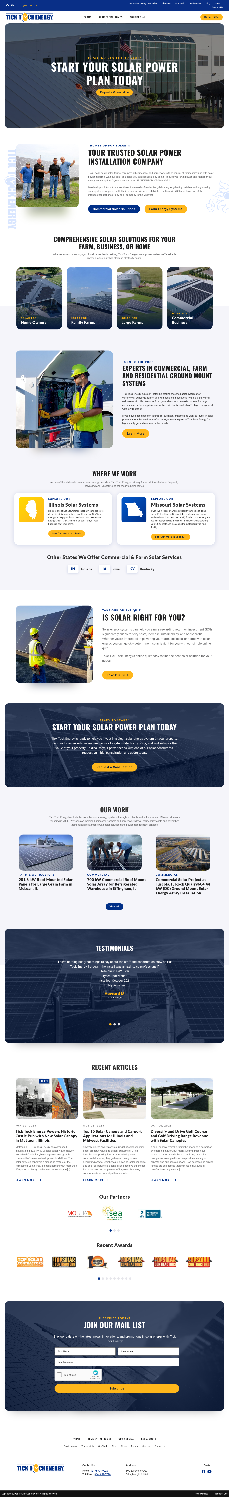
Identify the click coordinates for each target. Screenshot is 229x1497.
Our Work (179, 3)
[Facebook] (7, 5)
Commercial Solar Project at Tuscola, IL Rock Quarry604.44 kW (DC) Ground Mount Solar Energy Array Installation (183, 886)
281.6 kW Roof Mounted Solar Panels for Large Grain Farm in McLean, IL (46, 884)
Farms (88, 17)
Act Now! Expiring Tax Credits (143, 3)
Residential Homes (111, 17)
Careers (146, 1446)
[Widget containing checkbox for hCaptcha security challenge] (78, 1375)
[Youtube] (12, 5)
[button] (110, 1024)
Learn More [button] (26, 1179)
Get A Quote (148, 1438)
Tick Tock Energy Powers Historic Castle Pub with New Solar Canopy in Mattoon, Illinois (46, 1136)
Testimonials (195, 3)
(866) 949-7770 (30, 5)
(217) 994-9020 (99, 1470)
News (217, 3)
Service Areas (70, 1446)
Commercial (137, 17)
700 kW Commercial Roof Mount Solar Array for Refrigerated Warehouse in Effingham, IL (116, 884)
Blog (208, 3)
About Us (166, 3)
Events (134, 1446)
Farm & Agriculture (37, 874)
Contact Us (217, 7)
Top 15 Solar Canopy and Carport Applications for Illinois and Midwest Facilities (112, 1136)
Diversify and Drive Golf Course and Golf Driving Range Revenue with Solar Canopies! (179, 1136)
